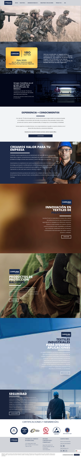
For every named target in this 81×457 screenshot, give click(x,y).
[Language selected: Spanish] (78, 451)
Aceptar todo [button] (77, 454)
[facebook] (64, 451)
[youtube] (64, 446)
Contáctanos (64, 439)
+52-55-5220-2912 (46, 449)
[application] (25, 3)
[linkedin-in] (61, 446)
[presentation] (7, 430)
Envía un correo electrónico (65, 441)
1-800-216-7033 (28, 446)
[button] (66, 236)
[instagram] (66, 451)
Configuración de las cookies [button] (68, 454)
